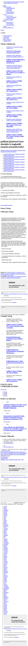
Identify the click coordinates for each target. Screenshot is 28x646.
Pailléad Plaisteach (10, 8)
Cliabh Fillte (9, 9)
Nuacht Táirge (9, 16)
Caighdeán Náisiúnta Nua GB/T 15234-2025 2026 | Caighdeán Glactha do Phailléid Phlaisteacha (15, 406)
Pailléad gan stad (7, 6)
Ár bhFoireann (9, 23)
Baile (4, 5)
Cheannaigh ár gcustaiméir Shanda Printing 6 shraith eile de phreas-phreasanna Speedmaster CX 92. (13, 417)
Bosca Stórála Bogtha (22, 453)
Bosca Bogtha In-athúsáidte (7, 454)
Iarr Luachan (3, 389)
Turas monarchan (10, 25)
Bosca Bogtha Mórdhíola (19, 454)
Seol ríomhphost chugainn (6, 205)
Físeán (4, 26)
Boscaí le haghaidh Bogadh (10, 453)
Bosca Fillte (9, 10)
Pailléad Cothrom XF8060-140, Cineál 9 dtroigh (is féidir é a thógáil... (15, 136)
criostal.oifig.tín (4, 458)
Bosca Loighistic (10, 12)
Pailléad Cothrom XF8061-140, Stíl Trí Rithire (14, 115)
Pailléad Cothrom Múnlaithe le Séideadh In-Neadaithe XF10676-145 (15, 61)
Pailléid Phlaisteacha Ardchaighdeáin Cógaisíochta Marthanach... (15, 351)
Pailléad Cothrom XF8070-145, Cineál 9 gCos (14, 90)
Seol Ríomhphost (4, 457)
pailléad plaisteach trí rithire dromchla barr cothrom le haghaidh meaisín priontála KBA (13, 277)
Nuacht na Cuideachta (11, 17)
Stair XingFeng (9, 22)
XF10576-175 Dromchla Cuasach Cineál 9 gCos (13, 51)
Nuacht (5, 14)
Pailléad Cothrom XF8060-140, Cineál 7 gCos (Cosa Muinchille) (14, 125)
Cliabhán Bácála (10, 13)
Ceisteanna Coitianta (8, 19)
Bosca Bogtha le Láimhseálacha (8, 452)
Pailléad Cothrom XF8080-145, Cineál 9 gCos (14, 81)
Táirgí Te (25, 449)
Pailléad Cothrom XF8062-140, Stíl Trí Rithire (14, 107)
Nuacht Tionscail (10, 18)
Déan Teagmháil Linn (8, 27)
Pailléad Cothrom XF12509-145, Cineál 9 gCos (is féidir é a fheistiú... (15, 72)
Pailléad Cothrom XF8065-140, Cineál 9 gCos (14, 98)
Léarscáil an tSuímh (5, 450)
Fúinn (4, 21)
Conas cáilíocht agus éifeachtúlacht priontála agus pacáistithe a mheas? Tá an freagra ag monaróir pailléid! (14, 428)
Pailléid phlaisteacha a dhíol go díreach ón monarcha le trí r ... (15, 362)
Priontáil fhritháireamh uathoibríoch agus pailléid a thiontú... (14, 338)
